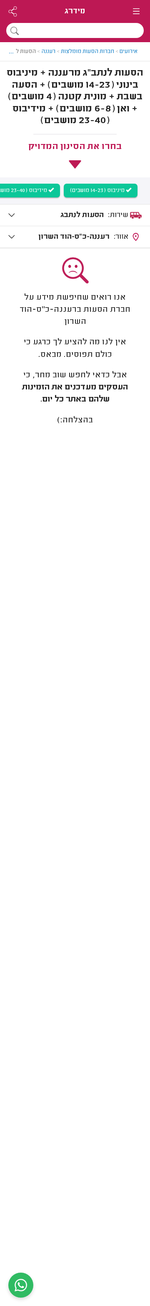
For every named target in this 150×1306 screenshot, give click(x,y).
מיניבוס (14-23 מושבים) (98, 190)
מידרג (75, 11)
